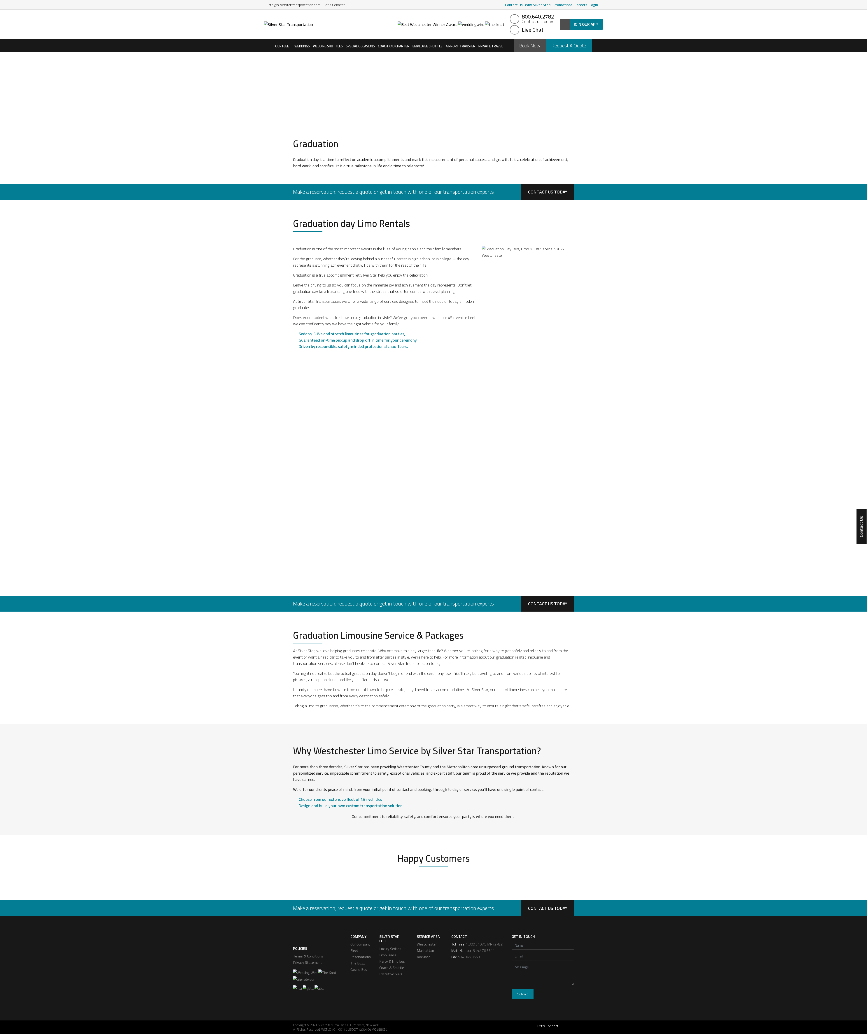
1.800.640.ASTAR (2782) (484, 944)
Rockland (423, 956)
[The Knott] (328, 972)
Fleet (354, 950)
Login (594, 4)
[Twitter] (361, 4)
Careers (581, 4)
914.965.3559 (469, 956)
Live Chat (532, 30)
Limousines (387, 955)
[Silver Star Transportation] (288, 24)
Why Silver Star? (538, 4)
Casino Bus (358, 969)
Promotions (563, 4)
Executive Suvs (390, 974)
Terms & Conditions (308, 956)
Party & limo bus (392, 961)
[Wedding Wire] (305, 972)
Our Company (360, 944)
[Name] (543, 946)
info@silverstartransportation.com (293, 4)
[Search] (601, 5)
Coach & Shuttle (391, 967)
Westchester (427, 944)
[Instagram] (355, 4)
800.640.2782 (538, 19)
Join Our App (585, 24)
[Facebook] (350, 4)
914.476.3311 (484, 950)
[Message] (543, 975)
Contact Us (514, 4)
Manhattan (425, 950)
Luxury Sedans (390, 948)
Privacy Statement (307, 962)
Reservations (360, 956)
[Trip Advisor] (304, 979)
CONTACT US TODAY (547, 192)
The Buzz (357, 963)
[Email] (543, 957)
